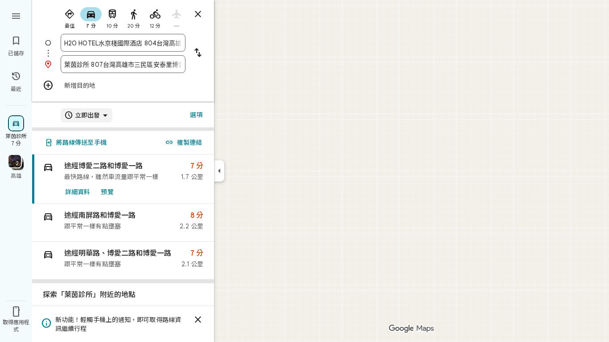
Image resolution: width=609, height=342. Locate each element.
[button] (123, 223)
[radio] (69, 16)
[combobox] (123, 43)
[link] (123, 179)
